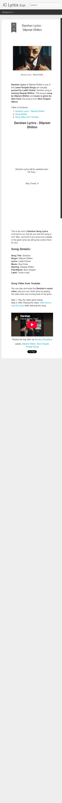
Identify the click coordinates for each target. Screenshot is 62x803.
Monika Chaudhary (43, 339)
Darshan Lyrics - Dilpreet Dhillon (32, 27)
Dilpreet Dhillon (29, 343)
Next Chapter (43, 343)
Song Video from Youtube (27, 116)
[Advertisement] (32, 149)
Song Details (21, 114)
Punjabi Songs (32, 346)
